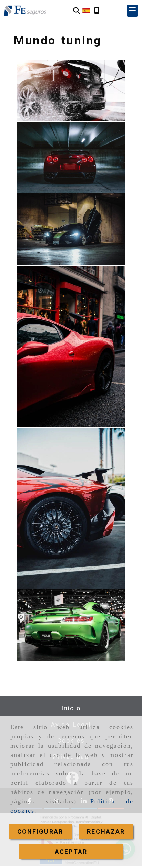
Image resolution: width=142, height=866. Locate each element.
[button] (132, 11)
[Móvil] (97, 10)
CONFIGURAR (40, 831)
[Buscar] (76, 10)
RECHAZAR (106, 831)
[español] (86, 10)
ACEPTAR (71, 851)
